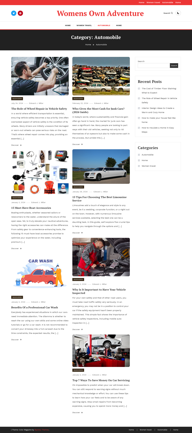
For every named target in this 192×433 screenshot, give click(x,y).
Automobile (167, 2)
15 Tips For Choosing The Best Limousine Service (99, 198)
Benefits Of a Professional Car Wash (34, 307)
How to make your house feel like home (159, 120)
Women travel (153, 2)
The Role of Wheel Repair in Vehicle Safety (39, 108)
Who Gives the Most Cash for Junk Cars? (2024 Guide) (98, 110)
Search (167, 13)
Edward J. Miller (36, 103)
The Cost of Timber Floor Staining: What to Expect (159, 90)
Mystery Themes (42, 430)
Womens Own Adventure (100, 13)
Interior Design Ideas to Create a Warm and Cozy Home (158, 110)
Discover (15, 145)
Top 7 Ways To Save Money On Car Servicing (101, 380)
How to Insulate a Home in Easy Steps (158, 129)
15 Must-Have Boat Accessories (31, 208)
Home (141, 2)
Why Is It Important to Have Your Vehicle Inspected (99, 291)
